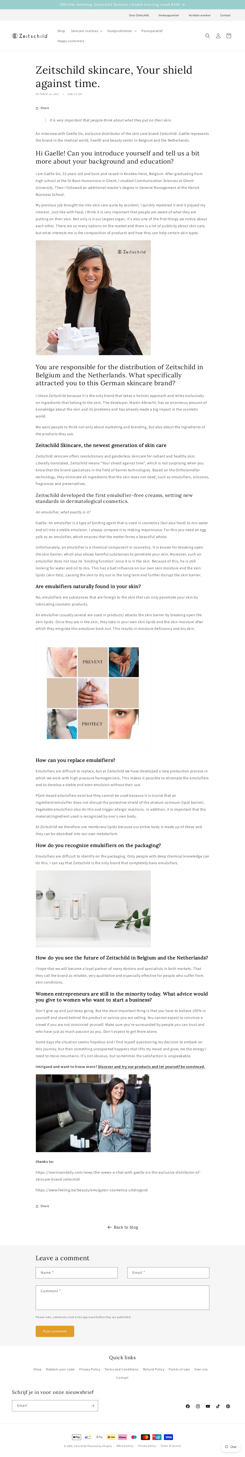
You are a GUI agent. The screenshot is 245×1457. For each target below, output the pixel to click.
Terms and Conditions (122, 1369)
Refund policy (125, 1445)
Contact (225, 15)
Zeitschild (80, 1446)
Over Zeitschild (139, 15)
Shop (37, 1369)
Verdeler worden (200, 15)
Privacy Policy (89, 1369)
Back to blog (126, 1227)
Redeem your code (60, 1369)
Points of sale (179, 1369)
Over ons (201, 1369)
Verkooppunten (169, 15)
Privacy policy (147, 1445)
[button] (86, 31)
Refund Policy (153, 1369)
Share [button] (44, 108)
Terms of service (171, 1445)
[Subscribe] (92, 1405)
